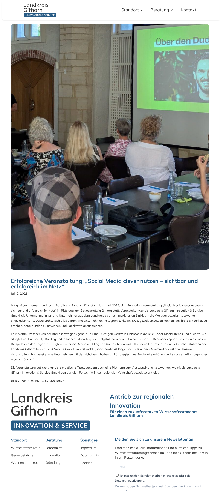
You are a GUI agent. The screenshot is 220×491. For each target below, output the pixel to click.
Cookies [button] (86, 463)
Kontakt (188, 9)
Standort (130, 9)
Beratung (159, 9)
